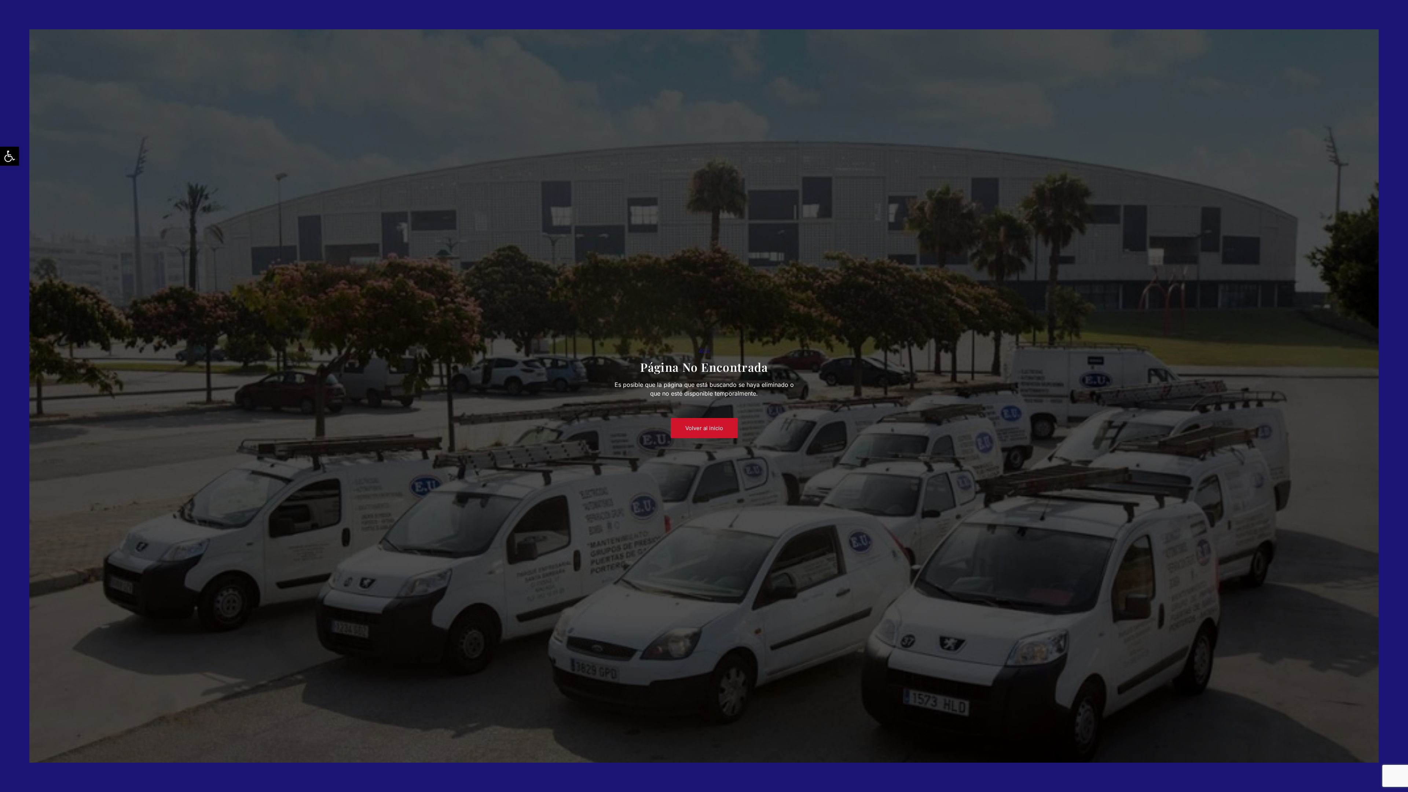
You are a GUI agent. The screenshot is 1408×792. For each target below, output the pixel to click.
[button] (9, 156)
